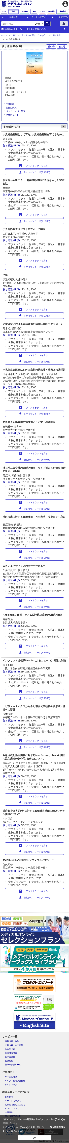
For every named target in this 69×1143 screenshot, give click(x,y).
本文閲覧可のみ (38, 29)
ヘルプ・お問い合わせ (15, 1081)
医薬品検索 (10, 1049)
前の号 (51, 46)
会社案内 (9, 1097)
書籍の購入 (11, 107)
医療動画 (9, 1061)
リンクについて (12, 1108)
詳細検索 (14, 17)
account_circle (65, 3)
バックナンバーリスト (16, 111)
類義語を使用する (13, 29)
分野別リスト (12, 114)
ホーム (4, 35)
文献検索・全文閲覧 (14, 1045)
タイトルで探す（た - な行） (34, 35)
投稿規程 (10, 104)
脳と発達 (57, 35)
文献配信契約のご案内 (15, 1104)
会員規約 (9, 1112)
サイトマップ (11, 1084)
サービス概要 (11, 1077)
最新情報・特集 (12, 1041)
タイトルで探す (39, 17)
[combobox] (17, 23)
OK (34, 1138)
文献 (14, 35)
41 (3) (16, 145)
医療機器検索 (11, 1053)
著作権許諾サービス (14, 1064)
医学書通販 (10, 1057)
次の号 (62, 46)
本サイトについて (13, 1101)
